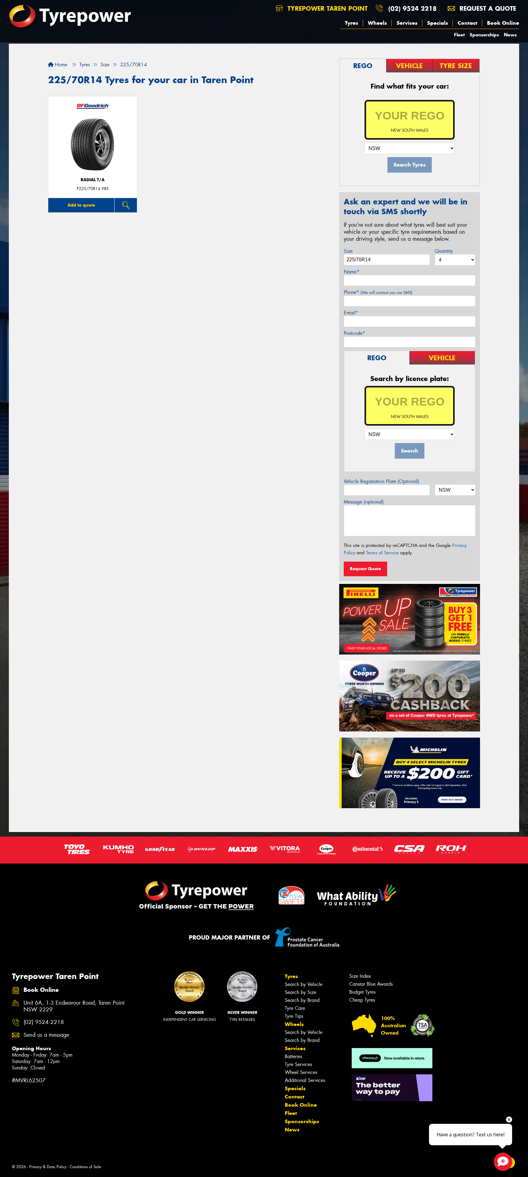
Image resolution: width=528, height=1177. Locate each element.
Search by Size (300, 992)
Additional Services (305, 1080)
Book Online (503, 23)
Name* (351, 272)
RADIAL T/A (93, 179)
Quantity (444, 251)
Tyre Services (298, 1064)
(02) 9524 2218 (412, 8)
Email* (351, 313)
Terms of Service (382, 553)
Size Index (360, 976)
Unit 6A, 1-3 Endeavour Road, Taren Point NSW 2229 (74, 1006)
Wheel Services (301, 1072)
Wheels (377, 23)
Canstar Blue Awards (371, 984)
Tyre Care (295, 1008)
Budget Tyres (362, 992)
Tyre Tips (294, 1016)
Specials (437, 23)
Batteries (293, 1056)
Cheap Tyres (362, 1000)
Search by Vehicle (303, 984)
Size (348, 251)
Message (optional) (364, 502)
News (510, 35)
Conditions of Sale (85, 1166)
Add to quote (81, 205)
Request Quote (365, 568)
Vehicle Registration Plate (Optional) (381, 481)
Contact (467, 23)
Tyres (351, 23)
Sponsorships (484, 35)
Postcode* (354, 333)
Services (407, 23)
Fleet (459, 35)
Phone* (378, 292)
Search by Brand (302, 1000)
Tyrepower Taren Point (326, 8)
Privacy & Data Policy (47, 1166)
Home (60, 64)
